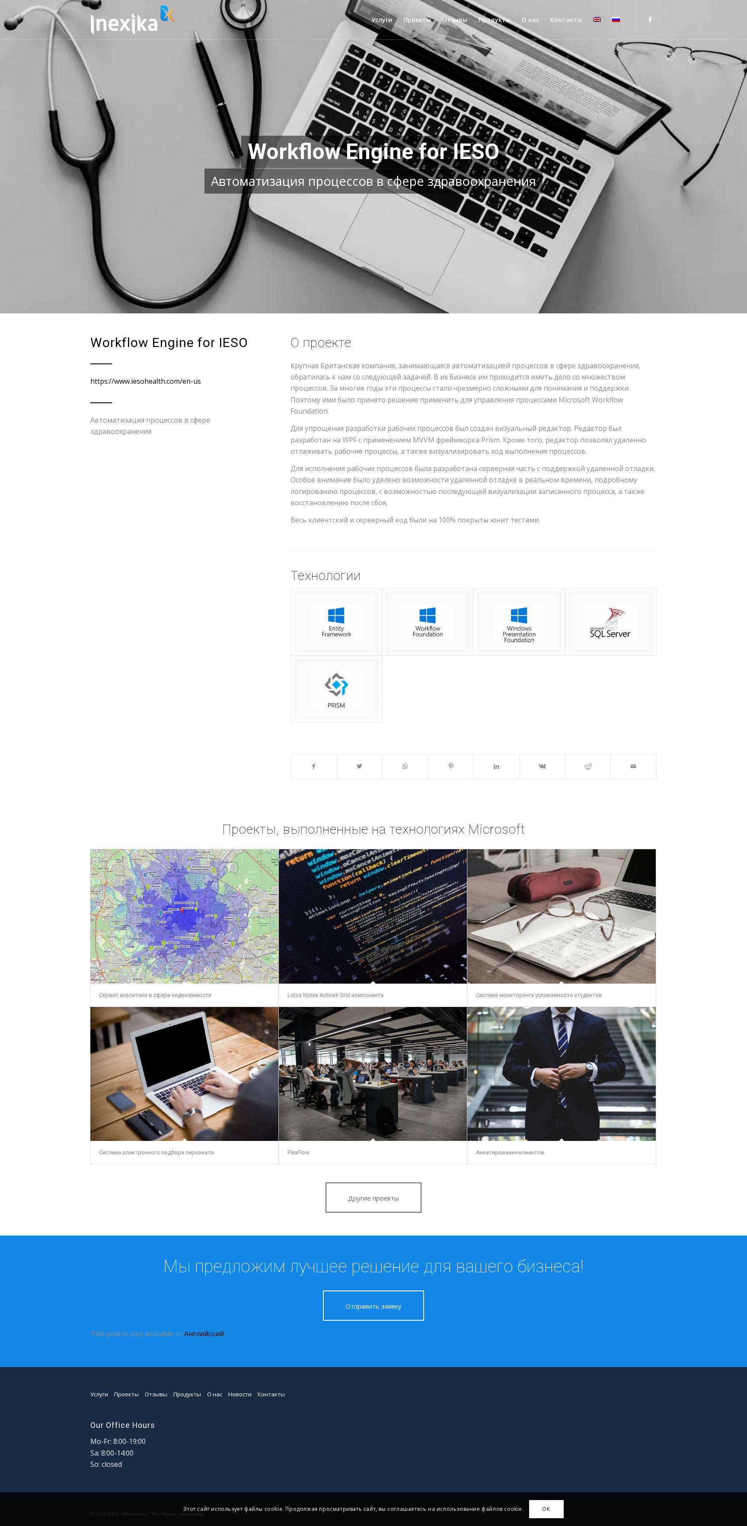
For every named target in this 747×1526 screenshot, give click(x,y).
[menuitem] (382, 19)
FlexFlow (298, 1152)
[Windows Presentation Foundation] (519, 621)
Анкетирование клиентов (510, 1152)
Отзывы (156, 1394)
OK (546, 1509)
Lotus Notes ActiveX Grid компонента (335, 995)
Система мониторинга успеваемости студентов (539, 995)
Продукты (187, 1394)
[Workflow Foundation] (428, 621)
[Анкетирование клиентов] (561, 1074)
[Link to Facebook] (650, 19)
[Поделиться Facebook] (314, 766)
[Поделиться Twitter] (360, 766)
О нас (214, 1394)
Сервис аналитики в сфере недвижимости (155, 995)
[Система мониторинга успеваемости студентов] (561, 916)
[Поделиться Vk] (542, 766)
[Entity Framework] (336, 621)
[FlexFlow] (373, 1074)
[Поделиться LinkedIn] (496, 766)
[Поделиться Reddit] (588, 766)
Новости (240, 1394)
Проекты (126, 1394)
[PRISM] (336, 689)
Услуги (99, 1394)
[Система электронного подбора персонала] (184, 1074)
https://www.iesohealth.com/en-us (145, 381)
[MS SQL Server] (611, 621)
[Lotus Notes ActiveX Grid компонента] (373, 916)
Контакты (271, 1394)
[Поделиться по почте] (633, 766)
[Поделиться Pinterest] (451, 766)
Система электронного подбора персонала (156, 1152)
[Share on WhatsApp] (405, 766)
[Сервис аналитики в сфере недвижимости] (184, 916)
